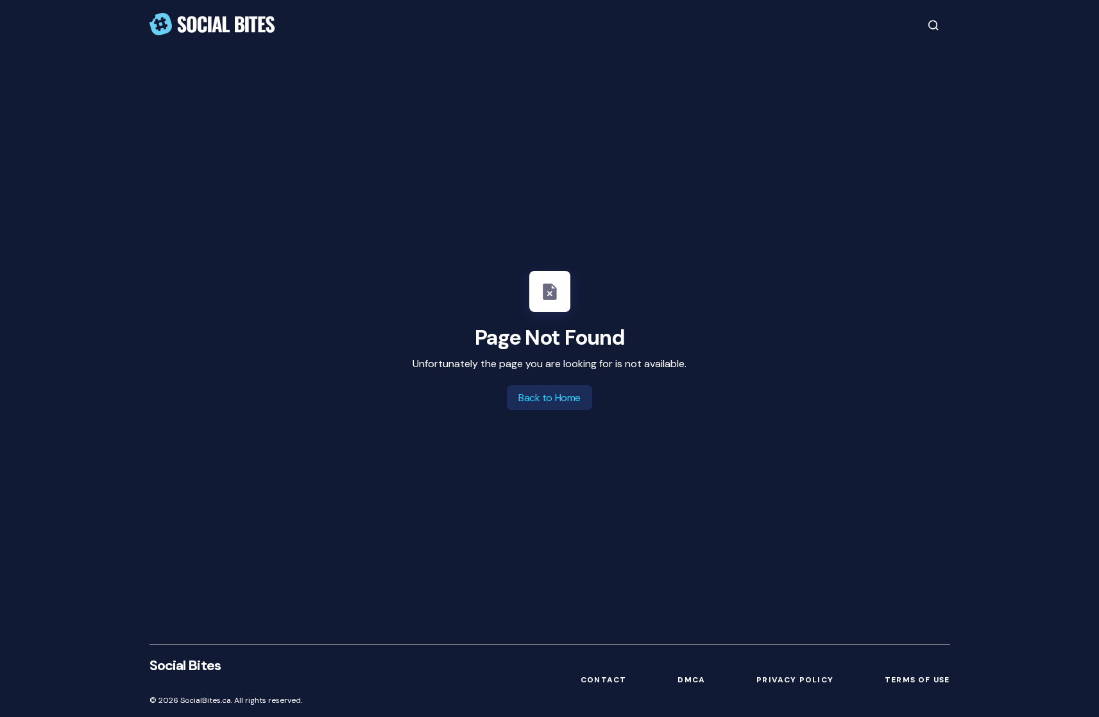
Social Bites (185, 665)
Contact (603, 680)
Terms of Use (917, 680)
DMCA (691, 680)
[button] (933, 25)
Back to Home (549, 397)
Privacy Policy (794, 680)
